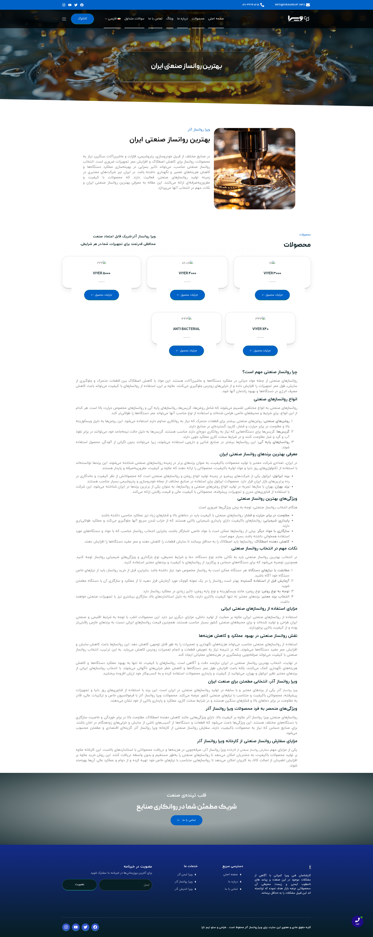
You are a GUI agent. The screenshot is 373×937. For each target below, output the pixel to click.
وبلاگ (169, 19)
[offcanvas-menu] (64, 18)
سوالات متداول (134, 19)
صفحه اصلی (216, 19)
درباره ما (182, 19)
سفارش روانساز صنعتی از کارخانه (248, 750)
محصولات (198, 19)
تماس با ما (155, 19)
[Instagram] (63, 5)
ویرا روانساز (290, 690)
